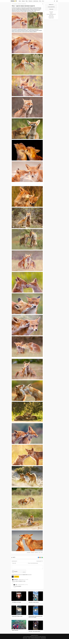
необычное (36, 552)
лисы (39, 552)
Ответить (13, 582)
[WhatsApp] (42, 557)
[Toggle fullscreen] (24, 599)
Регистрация (51, 11)
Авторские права (51, 16)
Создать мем (51, 9)
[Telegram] (41, 557)
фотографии (28, 552)
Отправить (16, 576)
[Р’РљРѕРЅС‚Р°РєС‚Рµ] (38, 557)
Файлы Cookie (51, 15)
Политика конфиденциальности (51, 14)
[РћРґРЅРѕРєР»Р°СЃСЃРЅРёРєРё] (39, 557)
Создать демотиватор (51, 6)
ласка (41, 552)
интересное (32, 552)
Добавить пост (51, 4)
